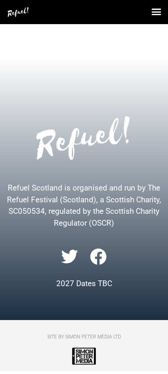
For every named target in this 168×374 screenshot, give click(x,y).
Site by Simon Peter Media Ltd (84, 337)
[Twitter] (69, 256)
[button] (156, 12)
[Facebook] (98, 256)
